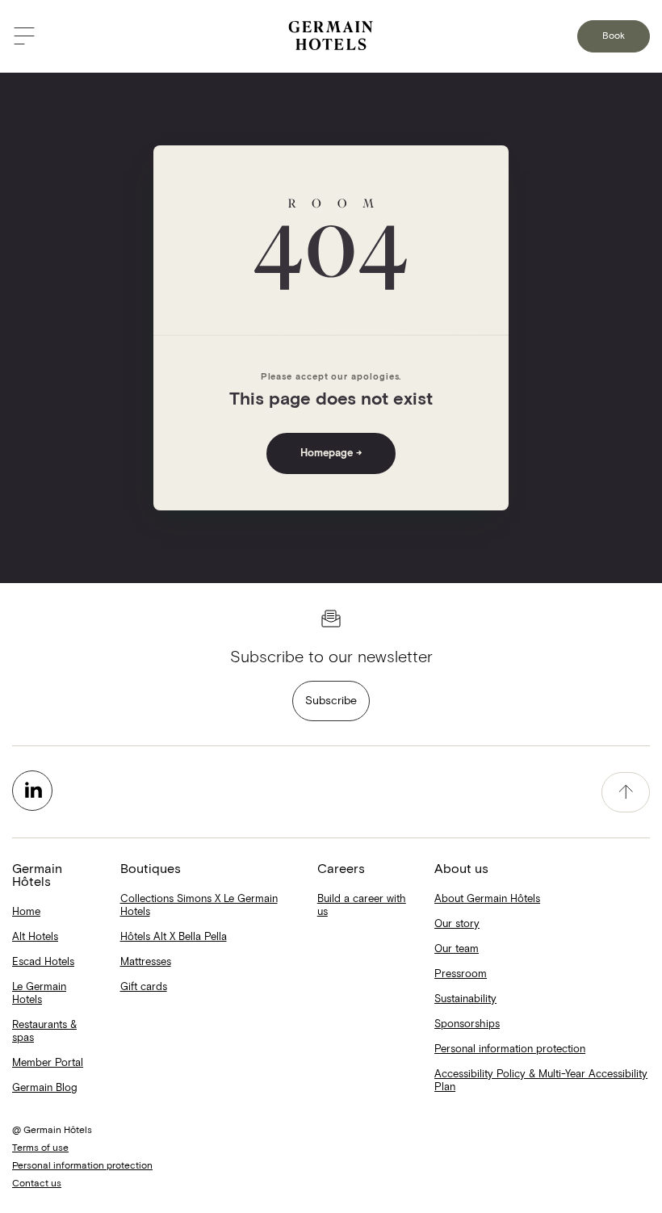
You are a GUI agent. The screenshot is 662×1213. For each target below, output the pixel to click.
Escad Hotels (43, 962)
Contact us (36, 1184)
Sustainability (465, 999)
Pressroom (460, 974)
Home (26, 912)
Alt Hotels (35, 937)
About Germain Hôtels (487, 899)
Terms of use (40, 1148)
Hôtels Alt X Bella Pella (173, 937)
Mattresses (145, 962)
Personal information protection (509, 1049)
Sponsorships (467, 1024)
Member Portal (47, 1063)
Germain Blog (45, 1088)
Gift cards (143, 987)
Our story (457, 924)
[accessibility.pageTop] (625, 792)
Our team (456, 949)
